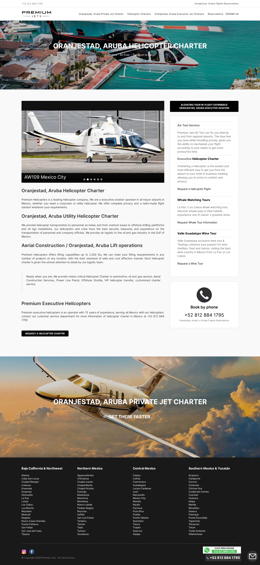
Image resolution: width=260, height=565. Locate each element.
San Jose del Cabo (31, 530)
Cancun (193, 481)
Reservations (215, 13)
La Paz (25, 498)
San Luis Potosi (85, 517)
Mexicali (26, 514)
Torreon (81, 530)
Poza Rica (138, 511)
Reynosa (82, 511)
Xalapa (136, 534)
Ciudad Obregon (30, 481)
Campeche (194, 478)
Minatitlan (194, 508)
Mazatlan (27, 511)
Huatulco (193, 498)
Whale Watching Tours (193, 200)
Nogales (26, 517)
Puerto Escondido (198, 517)
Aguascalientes (85, 475)
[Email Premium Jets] (252, 556)
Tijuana (26, 534)
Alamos (25, 475)
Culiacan (26, 485)
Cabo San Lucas (30, 478)
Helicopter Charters (139, 13)
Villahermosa (195, 534)
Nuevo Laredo (84, 504)
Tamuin (81, 524)
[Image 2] (88, 179)
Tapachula (194, 521)
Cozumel (193, 494)
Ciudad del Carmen (199, 491)
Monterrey (82, 501)
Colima (136, 478)
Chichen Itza (195, 488)
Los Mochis (28, 508)
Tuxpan (137, 527)
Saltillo (81, 514)
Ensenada (27, 488)
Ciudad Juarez (85, 481)
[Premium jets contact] (222, 550)
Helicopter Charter (205, 159)
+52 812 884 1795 (204, 311)
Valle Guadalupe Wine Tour (196, 233)
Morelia (137, 501)
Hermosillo (27, 494)
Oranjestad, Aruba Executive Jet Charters (179, 13)
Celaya (136, 475)
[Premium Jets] (47, 14)
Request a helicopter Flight (194, 188)
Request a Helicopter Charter (45, 333)
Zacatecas (83, 534)
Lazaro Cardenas (142, 488)
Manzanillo (139, 494)
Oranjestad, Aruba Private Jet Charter (101, 13)
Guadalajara (139, 485)
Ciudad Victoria (85, 488)
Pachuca (137, 508)
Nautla (136, 504)
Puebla (136, 514)
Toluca (136, 524)
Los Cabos (27, 504)
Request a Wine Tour (190, 263)
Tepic (80, 527)
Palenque (194, 514)
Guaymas (27, 491)
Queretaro (138, 521)
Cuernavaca (139, 481)
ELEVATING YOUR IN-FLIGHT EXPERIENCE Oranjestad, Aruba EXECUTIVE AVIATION (204, 106)
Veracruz (137, 530)
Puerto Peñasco (30, 524)
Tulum (192, 527)
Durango (81, 491)
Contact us (232, 13)
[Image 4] (95, 179)
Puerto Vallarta (140, 517)
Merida (192, 504)
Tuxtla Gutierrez (197, 530)
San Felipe (27, 527)
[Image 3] (91, 179)
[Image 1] (84, 179)
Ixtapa (192, 501)
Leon (135, 491)
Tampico (81, 521)
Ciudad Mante (84, 485)
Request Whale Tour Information (197, 222)
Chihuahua (83, 478)
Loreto (25, 501)
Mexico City (139, 498)
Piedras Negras (85, 508)
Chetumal (194, 485)
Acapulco (194, 475)
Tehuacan (194, 524)
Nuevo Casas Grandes (33, 521)
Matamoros (83, 494)
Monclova (82, 498)
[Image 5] (98, 179)
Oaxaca (193, 511)
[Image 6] (101, 179)
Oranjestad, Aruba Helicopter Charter (130, 46)
